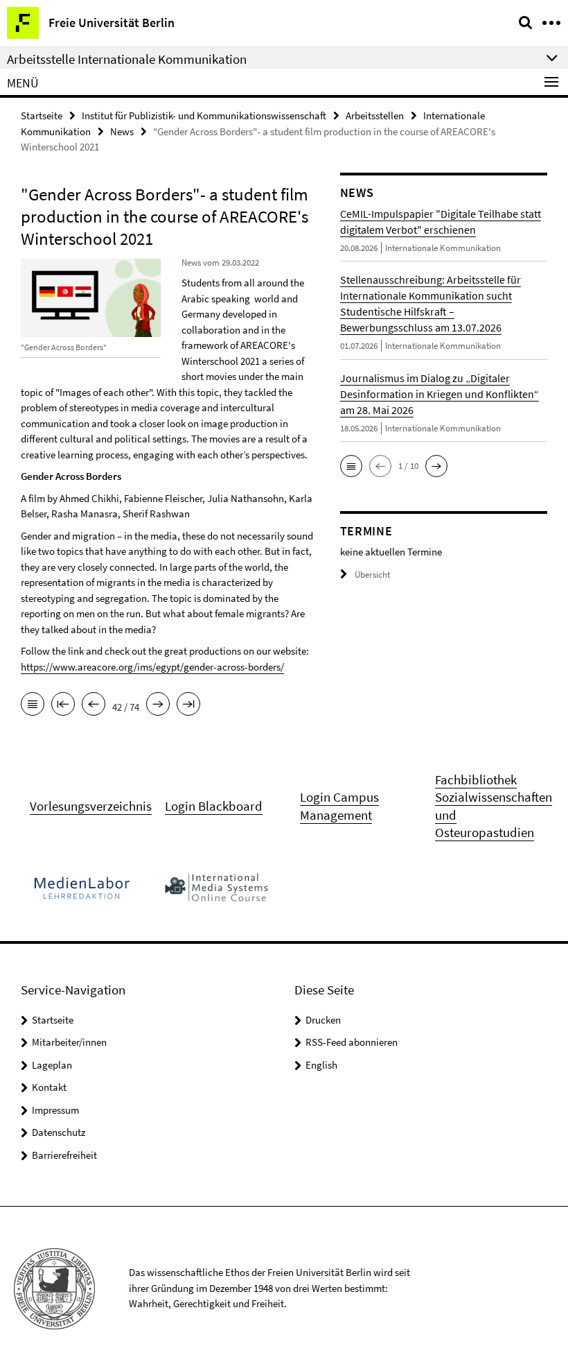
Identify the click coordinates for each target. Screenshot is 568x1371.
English (321, 1064)
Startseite (41, 115)
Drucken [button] (323, 1019)
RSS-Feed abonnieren (351, 1042)
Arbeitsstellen (375, 115)
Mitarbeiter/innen (69, 1042)
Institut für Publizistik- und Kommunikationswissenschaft (204, 115)
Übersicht (372, 574)
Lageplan (52, 1064)
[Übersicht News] (32, 705)
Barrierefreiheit (64, 1155)
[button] (351, 466)
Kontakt (49, 1087)
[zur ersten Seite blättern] (63, 705)
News (122, 131)
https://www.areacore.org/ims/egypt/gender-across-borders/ (152, 666)
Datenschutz (58, 1132)
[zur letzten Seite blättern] (188, 705)
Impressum (55, 1109)
